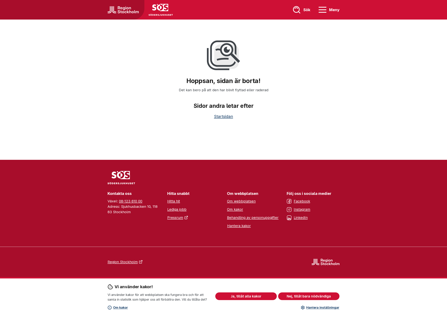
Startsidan (223, 116)
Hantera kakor (239, 226)
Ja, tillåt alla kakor (246, 296)
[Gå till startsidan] (123, 9)
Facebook (302, 201)
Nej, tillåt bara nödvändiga (309, 296)
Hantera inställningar (322, 307)
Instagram (302, 209)
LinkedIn (301, 217)
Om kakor (120, 307)
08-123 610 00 (130, 201)
